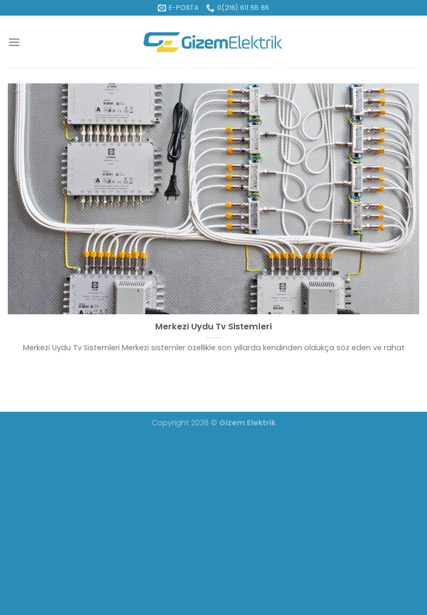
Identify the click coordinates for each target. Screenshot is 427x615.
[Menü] (14, 42)
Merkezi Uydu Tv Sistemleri (213, 327)
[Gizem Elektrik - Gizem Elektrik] (213, 42)
